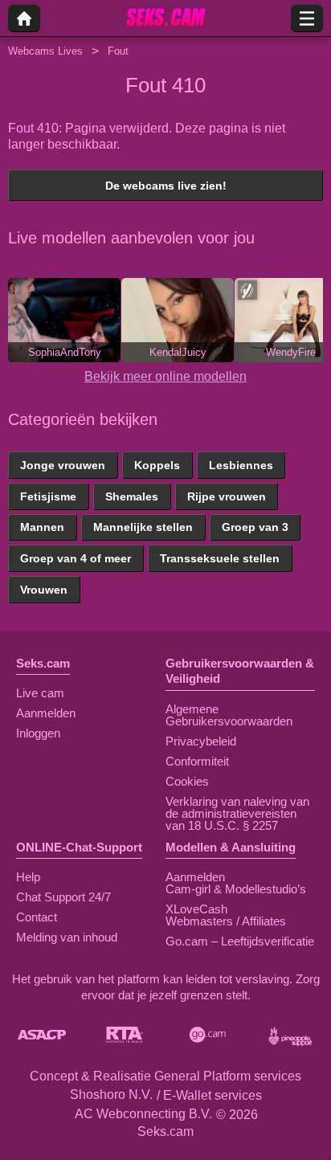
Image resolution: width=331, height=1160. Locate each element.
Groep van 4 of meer (75, 558)
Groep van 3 (255, 527)
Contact (36, 917)
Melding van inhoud (66, 937)
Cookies (187, 781)
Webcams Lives (45, 51)
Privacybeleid (201, 741)
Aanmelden (46, 713)
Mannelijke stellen (143, 527)
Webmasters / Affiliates (226, 921)
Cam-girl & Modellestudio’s (236, 889)
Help (28, 877)
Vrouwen (43, 589)
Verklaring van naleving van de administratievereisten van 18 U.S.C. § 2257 (237, 813)
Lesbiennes (241, 465)
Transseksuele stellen (220, 558)
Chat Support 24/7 (63, 897)
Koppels (157, 465)
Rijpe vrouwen (226, 496)
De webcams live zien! (166, 185)
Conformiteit (197, 761)
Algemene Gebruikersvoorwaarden (229, 715)
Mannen (42, 527)
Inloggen (38, 733)
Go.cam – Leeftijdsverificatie (240, 941)
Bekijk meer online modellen (165, 376)
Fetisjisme (48, 496)
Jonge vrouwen (62, 465)
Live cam (40, 693)
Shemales (131, 496)
